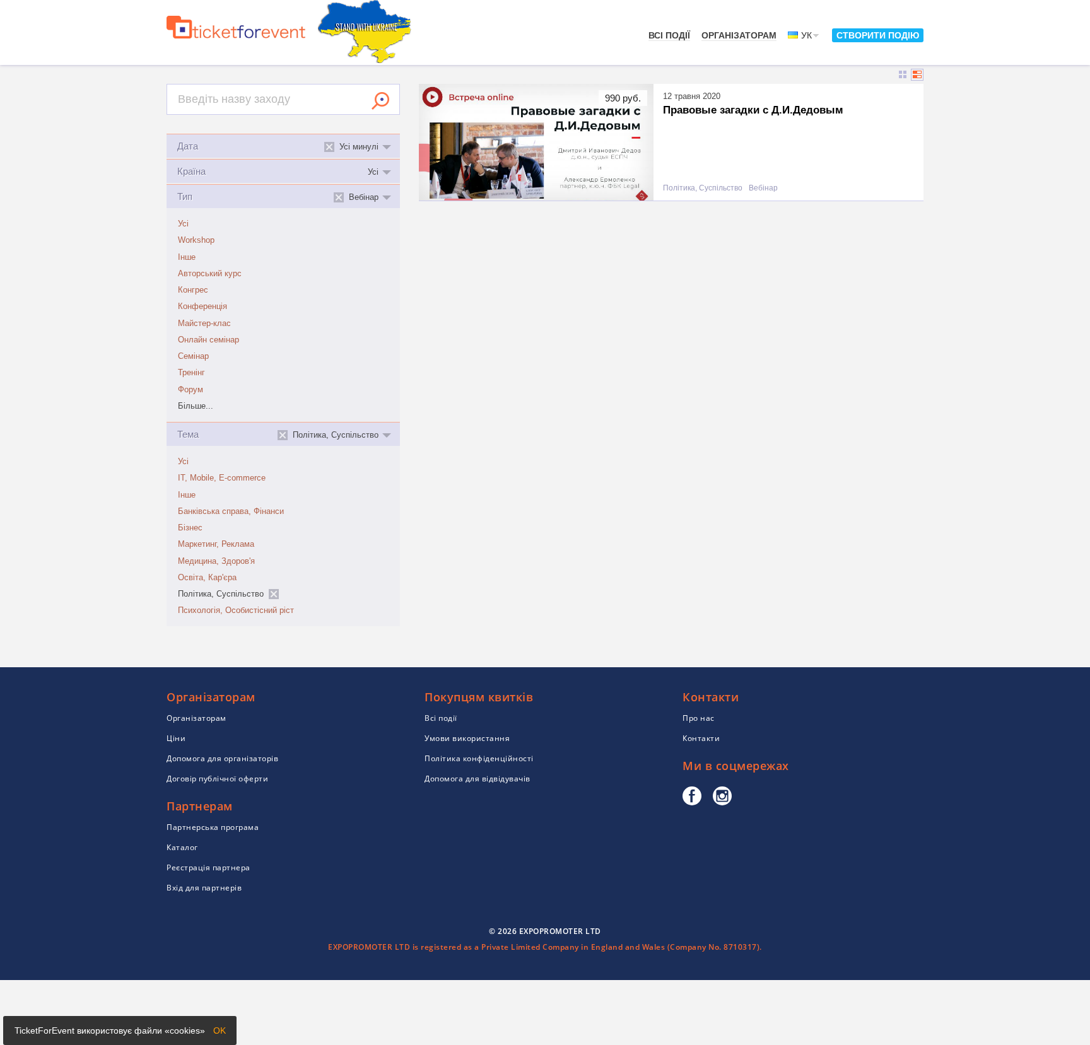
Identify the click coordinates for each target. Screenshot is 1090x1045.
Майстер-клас (204, 323)
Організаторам (738, 35)
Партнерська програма (213, 827)
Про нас (699, 718)
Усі (183, 223)
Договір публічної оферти (217, 778)
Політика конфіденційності (479, 758)
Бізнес (190, 527)
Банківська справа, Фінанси (231, 511)
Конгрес (193, 290)
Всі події (669, 35)
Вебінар (763, 188)
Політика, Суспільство (702, 188)
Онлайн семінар (208, 340)
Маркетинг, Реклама (216, 544)
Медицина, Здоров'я (216, 561)
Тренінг (191, 372)
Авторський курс (210, 273)
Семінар (193, 356)
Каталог (182, 847)
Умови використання (467, 738)
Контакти (701, 738)
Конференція (202, 306)
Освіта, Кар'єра (207, 577)
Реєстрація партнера (208, 867)
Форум (190, 389)
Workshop (196, 240)
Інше (187, 257)
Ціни (176, 738)
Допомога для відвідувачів (477, 778)
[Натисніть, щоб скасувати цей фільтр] (274, 594)
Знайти (380, 101)
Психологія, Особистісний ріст (236, 610)
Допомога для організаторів (222, 758)
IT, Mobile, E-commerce (222, 478)
